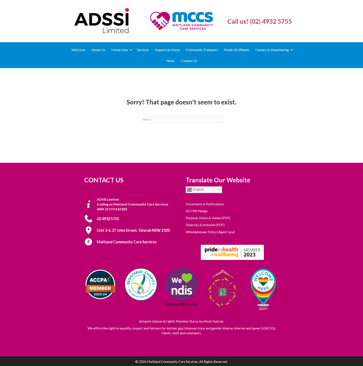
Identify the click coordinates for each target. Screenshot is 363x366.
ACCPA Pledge (197, 211)
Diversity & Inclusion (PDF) (205, 225)
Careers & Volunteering (272, 50)
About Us (98, 50)
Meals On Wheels (236, 50)
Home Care (119, 50)
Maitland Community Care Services (127, 242)
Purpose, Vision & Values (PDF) (208, 218)
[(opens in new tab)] (232, 252)
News (170, 61)
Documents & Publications (205, 204)
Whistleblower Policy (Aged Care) (210, 232)
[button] (131, 49)
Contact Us (189, 61)
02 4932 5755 (108, 218)
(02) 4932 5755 (271, 21)
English (198, 189)
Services (143, 50)
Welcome (78, 50)
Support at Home (167, 50)
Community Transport (202, 50)
